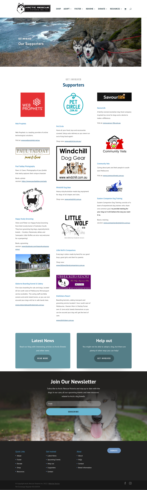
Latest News (52, 456)
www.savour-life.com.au (112, 123)
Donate (101, 9)
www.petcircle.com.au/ (73, 141)
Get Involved (104, 358)
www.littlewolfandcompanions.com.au (70, 265)
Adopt (67, 9)
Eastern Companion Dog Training (109, 198)
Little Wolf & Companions (66, 250)
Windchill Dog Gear (63, 187)
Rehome (89, 9)
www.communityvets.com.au (113, 175)
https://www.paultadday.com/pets (34, 181)
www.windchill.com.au (73, 199)
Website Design (54, 483)
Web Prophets (20, 123)
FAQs (80, 459)
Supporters (52, 467)
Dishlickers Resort (63, 296)
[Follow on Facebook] (68, 430)
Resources (115, 9)
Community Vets (103, 163)
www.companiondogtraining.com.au (117, 223)
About (80, 456)
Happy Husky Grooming (24, 218)
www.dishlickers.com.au (65, 320)
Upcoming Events (54, 459)
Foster (77, 9)
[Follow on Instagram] (79, 430)
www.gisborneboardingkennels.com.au (29, 305)
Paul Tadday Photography (25, 166)
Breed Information (85, 467)
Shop (58, 9)
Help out (51, 463)
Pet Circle (60, 126)
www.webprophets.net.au (30, 140)
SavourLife (101, 108)
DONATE (114, 450)
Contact (50, 471)
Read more (42, 358)
